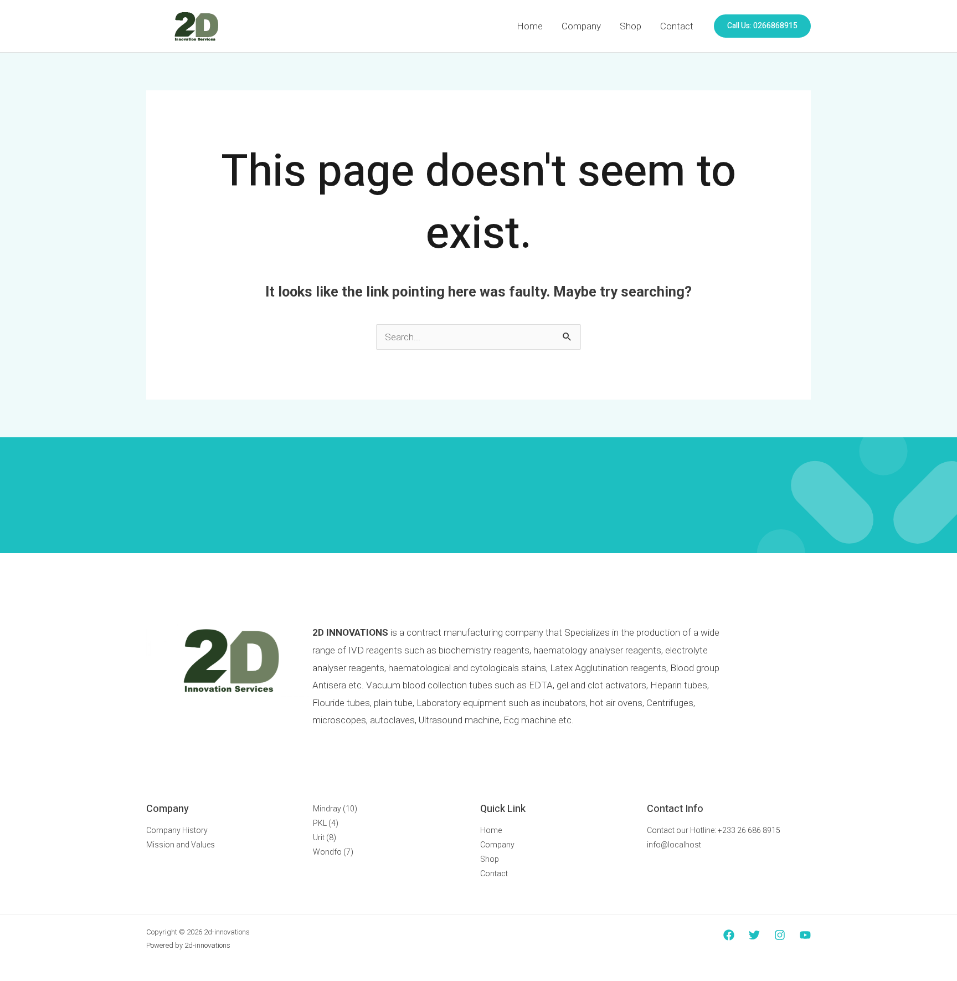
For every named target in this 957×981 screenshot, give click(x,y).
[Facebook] (728, 935)
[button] (762, 26)
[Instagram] (779, 935)
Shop (630, 26)
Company (581, 26)
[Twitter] (754, 935)
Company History (177, 830)
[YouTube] (805, 935)
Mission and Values (180, 844)
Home (530, 26)
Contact (676, 26)
